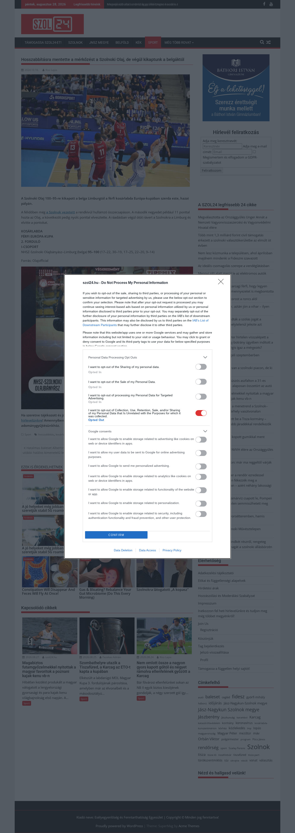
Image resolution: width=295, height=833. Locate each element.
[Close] (222, 283)
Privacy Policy (172, 550)
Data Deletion (123, 550)
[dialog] (147, 416)
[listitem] (147, 357)
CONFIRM (116, 535)
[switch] (201, 367)
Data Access (147, 550)
